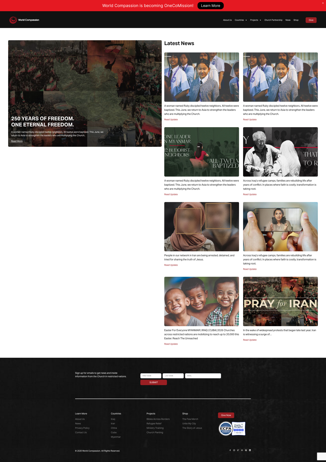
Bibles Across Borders (158, 419)
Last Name (167, 372)
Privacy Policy (82, 427)
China (114, 427)
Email (187, 372)
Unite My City (189, 423)
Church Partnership (273, 20)
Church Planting (155, 432)
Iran (113, 423)
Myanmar (116, 436)
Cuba (114, 432)
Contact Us (81, 432)
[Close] (323, 3)
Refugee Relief (154, 423)
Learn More (210, 5)
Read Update (171, 119)
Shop (296, 20)
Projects (254, 20)
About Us (227, 20)
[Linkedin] (250, 450)
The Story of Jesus (192, 427)
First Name (144, 372)
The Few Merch (190, 419)
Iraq (113, 419)
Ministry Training (155, 427)
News (288, 20)
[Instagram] (234, 450)
